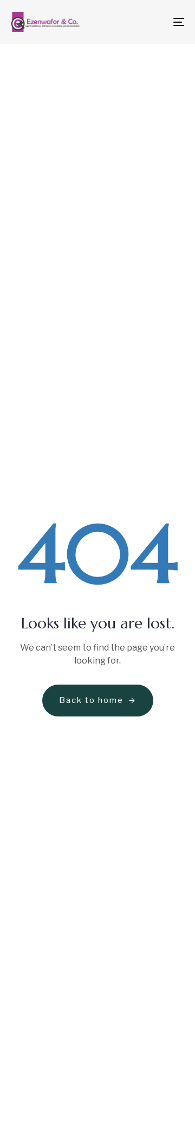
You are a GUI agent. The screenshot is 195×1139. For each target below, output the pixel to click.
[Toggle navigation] (155, 22)
